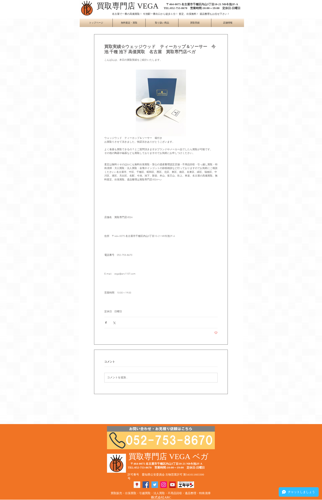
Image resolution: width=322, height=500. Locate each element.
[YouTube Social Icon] (172, 484)
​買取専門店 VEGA (127, 6)
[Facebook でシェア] (106, 322)
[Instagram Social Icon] (163, 484)
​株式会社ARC (161, 497)
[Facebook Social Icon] (146, 484)
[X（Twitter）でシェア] (114, 322)
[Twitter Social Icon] (154, 484)
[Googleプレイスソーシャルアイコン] (137, 484)
